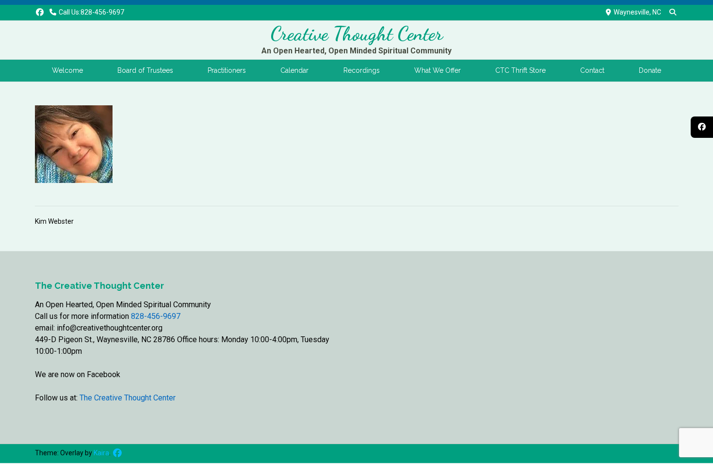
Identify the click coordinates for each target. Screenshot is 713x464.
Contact (592, 70)
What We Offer (437, 70)
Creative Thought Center (357, 33)
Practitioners (227, 70)
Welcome (67, 70)
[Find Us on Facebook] (40, 12)
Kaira (101, 453)
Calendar (294, 70)
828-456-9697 (155, 316)
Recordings (361, 70)
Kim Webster (54, 221)
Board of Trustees (145, 70)
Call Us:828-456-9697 (91, 12)
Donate (650, 70)
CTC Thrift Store (520, 70)
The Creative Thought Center (127, 397)
